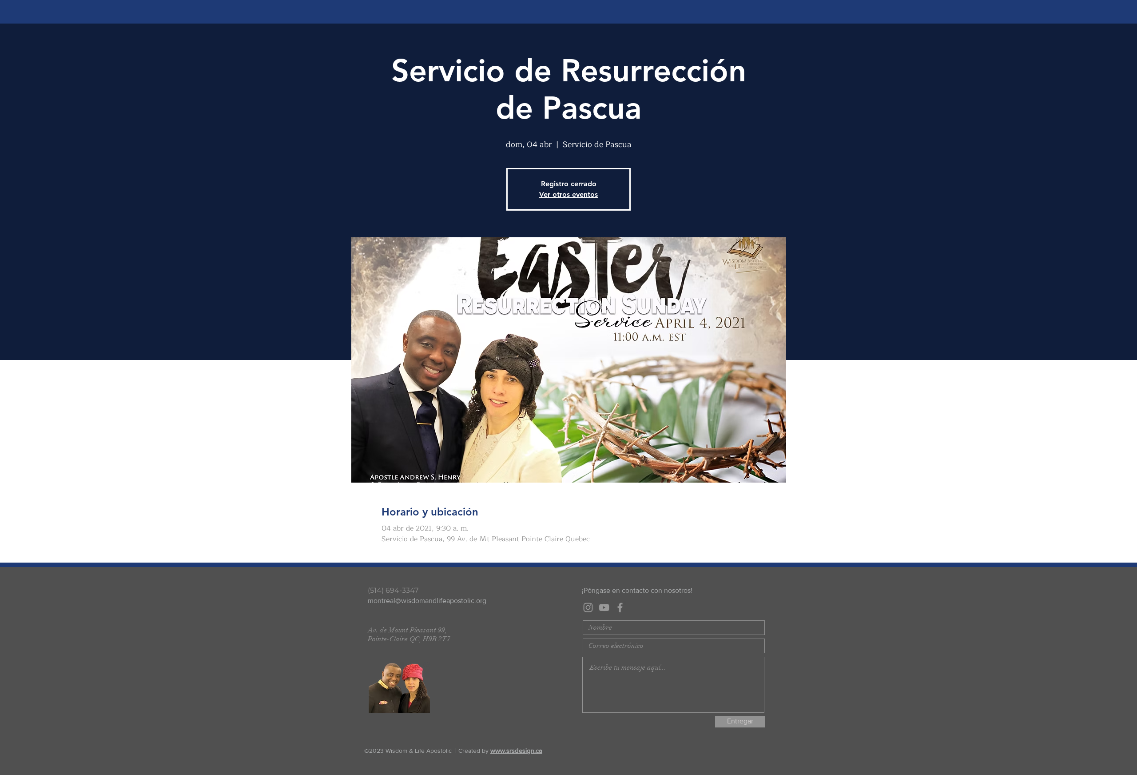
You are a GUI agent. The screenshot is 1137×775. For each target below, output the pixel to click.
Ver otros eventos (568, 194)
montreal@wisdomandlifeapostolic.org (427, 600)
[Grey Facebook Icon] (620, 607)
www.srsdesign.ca (516, 750)
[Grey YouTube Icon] (604, 607)
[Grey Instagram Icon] (588, 607)
